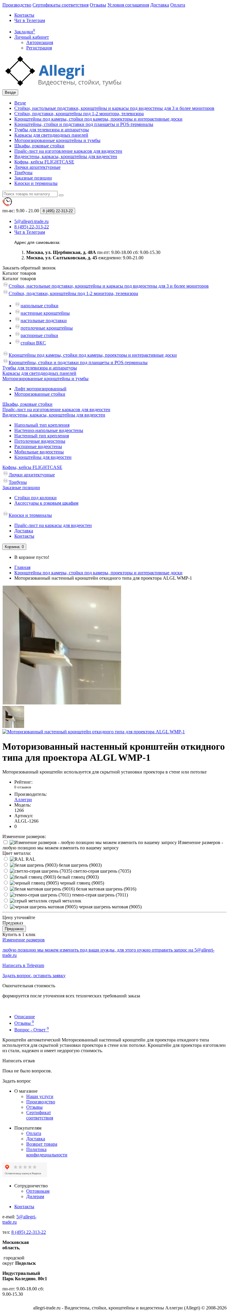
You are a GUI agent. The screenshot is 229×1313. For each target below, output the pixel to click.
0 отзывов (22, 787)
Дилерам (35, 1196)
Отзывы (98, 4)
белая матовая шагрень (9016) (105, 888)
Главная (22, 567)
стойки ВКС (33, 342)
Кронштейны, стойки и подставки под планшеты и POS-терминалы (83, 124)
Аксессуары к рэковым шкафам (46, 503)
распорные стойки (39, 335)
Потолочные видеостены (39, 441)
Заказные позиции (33, 177)
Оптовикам (37, 1191)
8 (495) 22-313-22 (28, 1232)
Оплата (177, 4)
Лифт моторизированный (40, 388)
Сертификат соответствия (39, 1115)
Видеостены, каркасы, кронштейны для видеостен (65, 156)
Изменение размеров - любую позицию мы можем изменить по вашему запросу (112, 845)
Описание (24, 1016)
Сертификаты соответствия (61, 4)
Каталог (19, 278)
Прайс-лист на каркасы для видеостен (53, 525)
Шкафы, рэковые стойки (39, 145)
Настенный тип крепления (41, 435)
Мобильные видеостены (39, 451)
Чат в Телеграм (29, 20)
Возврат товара (41, 1144)
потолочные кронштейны (47, 327)
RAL (29, 859)
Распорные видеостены (38, 446)
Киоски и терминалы (36, 183)
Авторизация (39, 42)
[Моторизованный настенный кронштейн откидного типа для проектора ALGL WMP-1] (62, 703)
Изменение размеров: (24, 836)
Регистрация (39, 47)
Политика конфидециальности (46, 1152)
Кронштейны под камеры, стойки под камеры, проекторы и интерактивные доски (98, 118)
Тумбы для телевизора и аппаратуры (51, 129)
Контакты (24, 15)
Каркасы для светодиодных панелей (51, 135)
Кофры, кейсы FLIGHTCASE (44, 161)
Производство (16, 4)
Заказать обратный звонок (29, 267)
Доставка (159, 4)
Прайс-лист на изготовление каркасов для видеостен (68, 151)
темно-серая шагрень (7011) (99, 894)
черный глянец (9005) (81, 882)
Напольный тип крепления (41, 425)
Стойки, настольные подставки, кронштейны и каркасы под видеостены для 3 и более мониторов (114, 108)
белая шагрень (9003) (80, 865)
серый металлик (64, 900)
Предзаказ (14, 929)
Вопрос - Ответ (31, 1029)
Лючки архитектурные (37, 167)
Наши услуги (39, 1096)
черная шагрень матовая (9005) (110, 906)
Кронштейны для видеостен (43, 457)
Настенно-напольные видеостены (48, 430)
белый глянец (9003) (77, 877)
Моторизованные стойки (39, 394)
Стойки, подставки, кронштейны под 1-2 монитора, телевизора (79, 113)
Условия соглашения (128, 4)
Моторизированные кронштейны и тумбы (57, 140)
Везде (20, 102)
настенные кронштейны (45, 313)
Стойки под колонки (35, 497)
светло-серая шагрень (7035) (101, 871)
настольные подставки (44, 320)
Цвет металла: (16, 853)
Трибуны (23, 172)
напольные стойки (39, 305)
